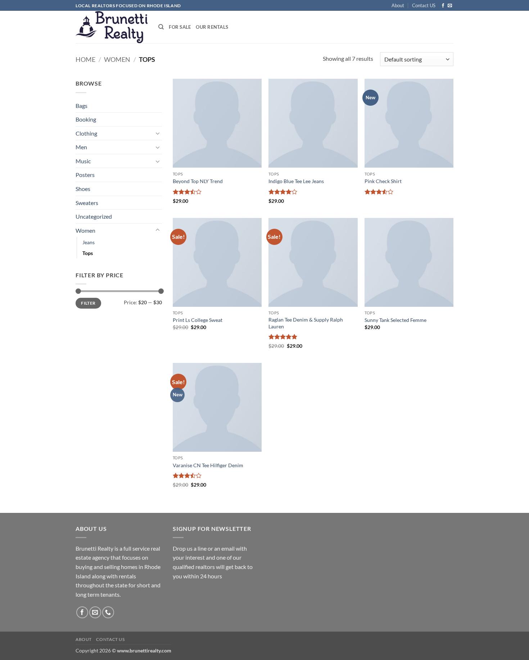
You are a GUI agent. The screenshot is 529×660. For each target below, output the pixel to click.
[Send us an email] (450, 5)
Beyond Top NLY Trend (198, 181)
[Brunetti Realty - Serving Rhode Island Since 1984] (112, 27)
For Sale (180, 27)
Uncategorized (94, 216)
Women (117, 59)
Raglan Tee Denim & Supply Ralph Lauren (305, 323)
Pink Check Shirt (383, 181)
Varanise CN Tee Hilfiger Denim (208, 465)
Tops (87, 253)
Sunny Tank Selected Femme (395, 320)
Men (81, 147)
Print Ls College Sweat (197, 320)
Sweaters (87, 202)
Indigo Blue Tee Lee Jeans (296, 181)
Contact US (423, 5)
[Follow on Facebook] (443, 5)
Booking (86, 119)
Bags (81, 105)
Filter (88, 303)
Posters (85, 174)
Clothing (86, 133)
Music (83, 161)
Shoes (83, 188)
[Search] (161, 27)
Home (85, 59)
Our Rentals (212, 27)
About (398, 5)
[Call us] (108, 612)
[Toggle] (157, 133)
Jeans (88, 242)
